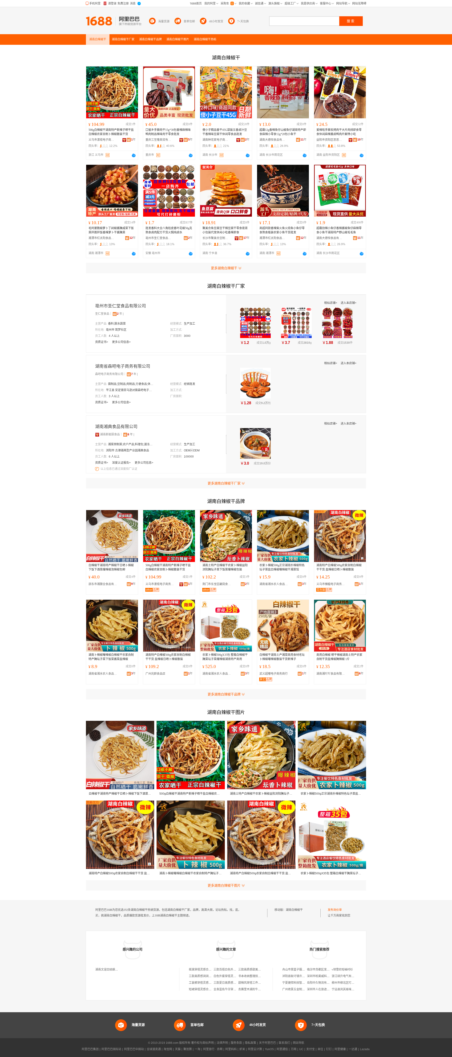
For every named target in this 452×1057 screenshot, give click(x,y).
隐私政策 (250, 1043)
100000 (189, 456)
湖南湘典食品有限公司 (116, 427)
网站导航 (298, 1043)
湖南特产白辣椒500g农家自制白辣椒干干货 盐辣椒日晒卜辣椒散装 (339, 567)
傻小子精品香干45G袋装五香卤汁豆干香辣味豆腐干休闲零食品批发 (224, 132)
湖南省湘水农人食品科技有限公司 (274, 584)
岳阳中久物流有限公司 (321, 982)
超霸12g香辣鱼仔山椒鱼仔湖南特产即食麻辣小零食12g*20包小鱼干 (282, 132)
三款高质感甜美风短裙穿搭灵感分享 (260, 969)
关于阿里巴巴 (267, 1043)
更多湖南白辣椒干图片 (224, 885)
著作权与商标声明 (202, 1043)
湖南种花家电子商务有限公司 (215, 139)
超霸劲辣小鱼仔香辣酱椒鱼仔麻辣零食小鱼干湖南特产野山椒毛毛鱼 (339, 230)
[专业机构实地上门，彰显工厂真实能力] (97, 469)
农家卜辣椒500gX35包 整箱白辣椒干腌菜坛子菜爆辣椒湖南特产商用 (225, 657)
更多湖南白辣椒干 (224, 268)
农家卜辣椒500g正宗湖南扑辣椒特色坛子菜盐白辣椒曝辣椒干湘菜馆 (282, 567)
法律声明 (222, 1043)
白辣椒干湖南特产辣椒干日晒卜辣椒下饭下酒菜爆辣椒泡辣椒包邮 (111, 567)
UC (301, 1049)
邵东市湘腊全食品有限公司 (104, 584)
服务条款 (236, 1043)
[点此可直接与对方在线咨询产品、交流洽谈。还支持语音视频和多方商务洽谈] (134, 155)
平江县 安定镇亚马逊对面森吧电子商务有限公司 (129, 390)
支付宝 (310, 1049)
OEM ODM (192, 450)
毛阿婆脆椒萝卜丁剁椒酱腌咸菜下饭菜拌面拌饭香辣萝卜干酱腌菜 (111, 230)
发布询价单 (335, 910)
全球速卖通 (154, 1049)
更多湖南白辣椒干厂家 (224, 483)
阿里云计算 (255, 1049)
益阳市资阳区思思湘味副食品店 (329, 139)
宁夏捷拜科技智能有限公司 (299, 982)
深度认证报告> (121, 462)
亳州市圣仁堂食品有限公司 (158, 238)
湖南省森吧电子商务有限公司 (122, 366)
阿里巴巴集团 (90, 1049)
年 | (120, 313)
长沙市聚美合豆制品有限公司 (215, 238)
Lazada (365, 1049)
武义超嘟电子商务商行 (273, 673)
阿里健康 (340, 1049)
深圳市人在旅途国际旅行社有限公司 (329, 989)
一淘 (197, 1049)
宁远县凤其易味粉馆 (344, 989)
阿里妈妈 (231, 1049)
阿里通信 (282, 1049)
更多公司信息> (121, 342)
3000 (187, 336)
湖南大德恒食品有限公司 (272, 139)
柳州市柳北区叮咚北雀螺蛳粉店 (351, 982)
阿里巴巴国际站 (111, 1049)
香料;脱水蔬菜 (117, 323)
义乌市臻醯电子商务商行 (331, 584)
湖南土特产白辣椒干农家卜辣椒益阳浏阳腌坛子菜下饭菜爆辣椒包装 (225, 567)
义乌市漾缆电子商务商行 (101, 139)
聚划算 (187, 1049)
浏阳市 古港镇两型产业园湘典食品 (127, 450)
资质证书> (102, 342)
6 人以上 (114, 456)
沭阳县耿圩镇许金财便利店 (299, 976)
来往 (320, 1049)
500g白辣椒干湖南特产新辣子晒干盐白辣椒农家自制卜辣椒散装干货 (111, 132)
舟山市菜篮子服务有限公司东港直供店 (306, 969)
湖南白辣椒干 (294, 910)
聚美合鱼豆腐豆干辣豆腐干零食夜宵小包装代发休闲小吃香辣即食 (225, 230)
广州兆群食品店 (155, 673)
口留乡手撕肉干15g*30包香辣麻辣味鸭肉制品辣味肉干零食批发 (168, 132)
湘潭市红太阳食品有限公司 (101, 238)
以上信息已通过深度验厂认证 (119, 469)
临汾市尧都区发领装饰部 (322, 969)
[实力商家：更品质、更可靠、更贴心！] (97, 434)
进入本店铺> (348, 303)
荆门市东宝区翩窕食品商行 (217, 584)
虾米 (242, 1049)
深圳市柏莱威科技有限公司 (324, 976)
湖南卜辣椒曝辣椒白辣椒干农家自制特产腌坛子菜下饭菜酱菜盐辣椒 (111, 657)
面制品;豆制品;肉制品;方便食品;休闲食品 (131, 384)
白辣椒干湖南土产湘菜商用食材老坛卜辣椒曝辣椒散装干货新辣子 (282, 657)
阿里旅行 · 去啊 (212, 1049)
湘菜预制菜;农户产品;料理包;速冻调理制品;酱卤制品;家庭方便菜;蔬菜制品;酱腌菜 (131, 444)
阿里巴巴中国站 (134, 1049)
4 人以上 (114, 336)
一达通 (353, 1049)
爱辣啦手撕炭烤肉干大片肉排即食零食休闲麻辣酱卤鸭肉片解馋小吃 (339, 132)
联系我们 (284, 1043)
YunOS (269, 1049)
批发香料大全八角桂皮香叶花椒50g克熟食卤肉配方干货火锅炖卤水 (168, 230)
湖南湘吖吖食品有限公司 (331, 673)
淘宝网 (168, 1049)
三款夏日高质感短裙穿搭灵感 (232, 982)
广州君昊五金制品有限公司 (299, 989)
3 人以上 (114, 396)
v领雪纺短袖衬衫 (342, 969)
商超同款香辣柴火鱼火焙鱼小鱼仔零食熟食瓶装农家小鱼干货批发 (282, 230)
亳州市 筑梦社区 (116, 329)
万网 (293, 1049)
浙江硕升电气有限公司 (346, 976)
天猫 (178, 1049)
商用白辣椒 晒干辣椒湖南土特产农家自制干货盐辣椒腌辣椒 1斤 (339, 657)
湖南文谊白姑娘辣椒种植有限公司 (116, 969)
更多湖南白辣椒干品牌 (224, 694)
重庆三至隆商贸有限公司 (158, 139)
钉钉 (329, 1049)
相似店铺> (331, 303)
